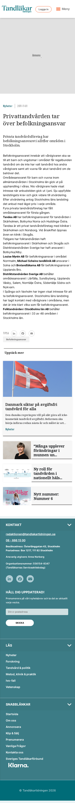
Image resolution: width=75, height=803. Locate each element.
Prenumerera (15, 739)
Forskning (13, 661)
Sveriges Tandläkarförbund (24, 758)
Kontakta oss (14, 752)
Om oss (11, 720)
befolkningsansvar (16, 339)
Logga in (43, 9)
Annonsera (13, 726)
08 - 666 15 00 (15, 540)
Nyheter (11, 655)
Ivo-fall (11, 680)
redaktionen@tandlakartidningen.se (30, 534)
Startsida (12, 714)
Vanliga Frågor (16, 746)
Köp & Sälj (12, 733)
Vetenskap (13, 687)
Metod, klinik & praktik (21, 674)
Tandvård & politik (18, 667)
